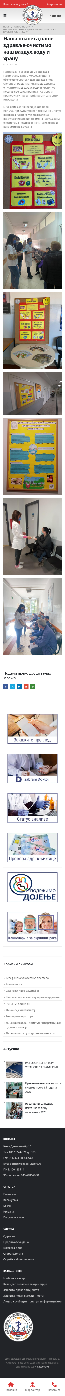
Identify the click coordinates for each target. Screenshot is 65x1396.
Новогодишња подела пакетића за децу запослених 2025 (39, 1108)
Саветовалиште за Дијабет (22, 990)
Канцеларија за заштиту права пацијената (33, 997)
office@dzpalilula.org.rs (26, 1164)
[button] (6, 16)
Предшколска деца (16, 1242)
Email (26, 686)
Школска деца (12, 1248)
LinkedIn (19, 686)
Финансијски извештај (20, 1010)
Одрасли (9, 1236)
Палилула (9, 1194)
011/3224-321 (17, 1152)
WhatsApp (32, 686)
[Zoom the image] (18, 1313)
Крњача (8, 1211)
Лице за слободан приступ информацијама (32, 1301)
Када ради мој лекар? (15, 4)
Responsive (43, 1366)
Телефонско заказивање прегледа (27, 978)
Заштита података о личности (23, 1295)
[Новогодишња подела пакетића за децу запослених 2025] (14, 1110)
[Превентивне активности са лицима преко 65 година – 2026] (14, 1090)
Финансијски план (18, 1003)
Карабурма (10, 1200)
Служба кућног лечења (18, 1259)
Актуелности (54, 4)
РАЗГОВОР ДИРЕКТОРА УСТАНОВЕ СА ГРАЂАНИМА (41, 1065)
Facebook (5, 686)
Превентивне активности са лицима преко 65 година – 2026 (43, 1087)
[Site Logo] (32, 15)
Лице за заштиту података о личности (30, 1033)
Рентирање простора (19, 1016)
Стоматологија (13, 1253)
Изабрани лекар (14, 1278)
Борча (7, 1206)
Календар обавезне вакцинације (25, 1284)
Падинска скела (13, 1217)
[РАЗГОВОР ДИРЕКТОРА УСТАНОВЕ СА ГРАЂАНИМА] (14, 1070)
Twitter (12, 686)
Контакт (56, 16)
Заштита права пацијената (21, 1290)
